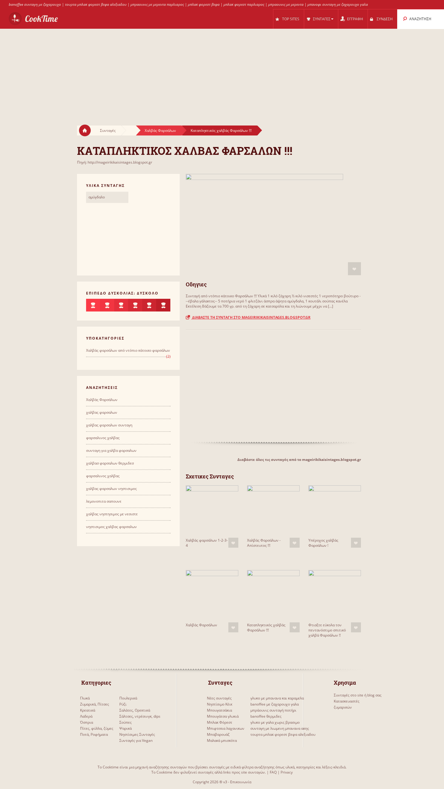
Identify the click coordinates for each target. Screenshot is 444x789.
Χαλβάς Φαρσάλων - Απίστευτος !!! (264, 543)
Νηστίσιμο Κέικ (219, 704)
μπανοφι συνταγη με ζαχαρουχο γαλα (337, 4)
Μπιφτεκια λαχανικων (225, 728)
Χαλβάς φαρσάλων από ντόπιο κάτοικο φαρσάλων (128, 350)
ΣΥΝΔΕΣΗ (385, 18)
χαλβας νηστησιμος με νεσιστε (112, 514)
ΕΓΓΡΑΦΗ (355, 18)
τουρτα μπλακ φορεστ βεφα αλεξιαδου (96, 4)
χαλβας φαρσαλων (101, 412)
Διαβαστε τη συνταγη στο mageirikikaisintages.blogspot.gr (250, 317)
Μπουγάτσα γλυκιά (223, 716)
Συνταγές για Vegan (136, 740)
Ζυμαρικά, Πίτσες (94, 704)
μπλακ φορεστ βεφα (204, 4)
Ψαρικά (125, 728)
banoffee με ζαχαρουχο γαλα (274, 704)
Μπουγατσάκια (219, 710)
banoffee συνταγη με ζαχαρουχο (35, 4)
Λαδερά (86, 716)
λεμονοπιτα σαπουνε (103, 501)
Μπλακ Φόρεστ (219, 722)
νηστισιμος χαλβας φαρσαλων (111, 526)
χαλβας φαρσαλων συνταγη (109, 425)
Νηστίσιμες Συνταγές (137, 734)
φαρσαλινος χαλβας (103, 437)
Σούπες (125, 722)
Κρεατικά (87, 710)
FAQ (273, 772)
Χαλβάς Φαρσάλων (160, 130)
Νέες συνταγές (219, 698)
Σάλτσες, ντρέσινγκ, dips (139, 716)
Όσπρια (86, 722)
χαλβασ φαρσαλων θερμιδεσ (110, 463)
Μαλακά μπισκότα (222, 740)
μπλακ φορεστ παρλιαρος (244, 4)
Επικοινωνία (240, 781)
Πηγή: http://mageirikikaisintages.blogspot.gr (114, 162)
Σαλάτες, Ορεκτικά (134, 710)
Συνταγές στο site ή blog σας (357, 695)
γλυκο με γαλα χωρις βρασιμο (275, 722)
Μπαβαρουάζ (218, 734)
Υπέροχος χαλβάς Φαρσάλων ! (323, 543)
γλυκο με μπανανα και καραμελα (277, 698)
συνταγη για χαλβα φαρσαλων (111, 450)
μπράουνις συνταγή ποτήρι (273, 710)
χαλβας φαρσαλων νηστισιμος (111, 488)
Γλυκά (85, 698)
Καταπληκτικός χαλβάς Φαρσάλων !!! (221, 130)
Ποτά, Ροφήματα (94, 734)
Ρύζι (123, 704)
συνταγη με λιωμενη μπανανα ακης (279, 728)
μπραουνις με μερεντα (286, 4)
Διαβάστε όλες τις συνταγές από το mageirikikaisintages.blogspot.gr (299, 459)
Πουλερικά (128, 698)
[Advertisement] (222, 71)
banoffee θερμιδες (266, 716)
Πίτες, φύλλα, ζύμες (96, 728)
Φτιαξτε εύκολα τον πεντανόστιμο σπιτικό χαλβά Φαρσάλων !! (327, 630)
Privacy (287, 772)
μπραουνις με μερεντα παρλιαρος (157, 4)
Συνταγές (108, 130)
